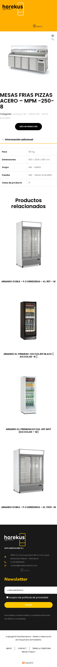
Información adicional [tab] (19, 139)
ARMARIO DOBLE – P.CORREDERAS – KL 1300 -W (28, 507)
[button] (24, 570)
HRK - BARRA (29, 114)
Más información (28, 126)
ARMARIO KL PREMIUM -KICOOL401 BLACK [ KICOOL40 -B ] (29, 355)
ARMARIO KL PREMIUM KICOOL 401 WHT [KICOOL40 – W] (28, 431)
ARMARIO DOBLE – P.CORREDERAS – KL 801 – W (28, 281)
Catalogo (17, 114)
